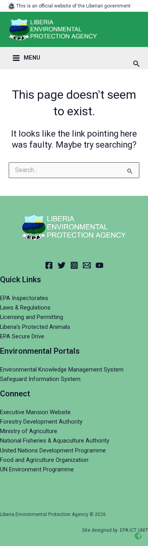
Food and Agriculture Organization (44, 459)
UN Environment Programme (37, 469)
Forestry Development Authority (41, 421)
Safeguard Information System (40, 379)
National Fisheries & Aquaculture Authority (54, 440)
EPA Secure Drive (22, 336)
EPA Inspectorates (24, 298)
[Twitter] (62, 265)
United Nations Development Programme (53, 450)
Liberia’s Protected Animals (35, 326)
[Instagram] (74, 265)
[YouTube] (99, 265)
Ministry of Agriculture (28, 431)
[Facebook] (49, 265)
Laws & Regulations (25, 307)
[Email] (87, 265)
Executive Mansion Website (35, 412)
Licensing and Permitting (31, 317)
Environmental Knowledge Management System (62, 369)
